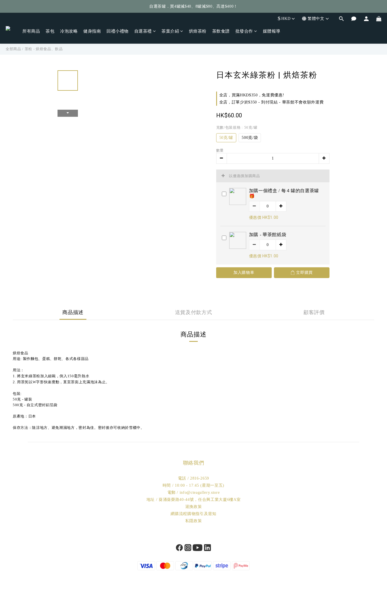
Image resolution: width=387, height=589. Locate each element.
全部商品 (13, 49)
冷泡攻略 (69, 31)
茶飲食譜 (221, 31)
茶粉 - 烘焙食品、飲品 (44, 49)
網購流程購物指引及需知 (193, 514)
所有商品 (31, 31)
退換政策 (193, 507)
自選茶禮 (143, 31)
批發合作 (244, 31)
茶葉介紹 (170, 31)
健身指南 (92, 31)
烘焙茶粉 (198, 31)
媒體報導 (271, 31)
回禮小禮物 (118, 31)
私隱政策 (193, 521)
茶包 (50, 31)
